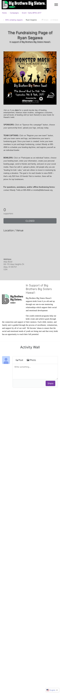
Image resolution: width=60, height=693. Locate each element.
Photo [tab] (33, 360)
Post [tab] (20, 360)
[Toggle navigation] (56, 5)
